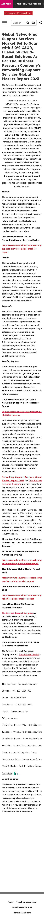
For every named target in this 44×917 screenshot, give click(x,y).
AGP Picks (6, 4)
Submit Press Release (22, 907)
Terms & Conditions (22, 913)
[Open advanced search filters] (34, 23)
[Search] (28, 23)
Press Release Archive (26, 902)
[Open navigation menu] (4, 22)
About (10, 902)
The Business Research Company (17, 613)
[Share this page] (40, 22)
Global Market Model (29, 654)
